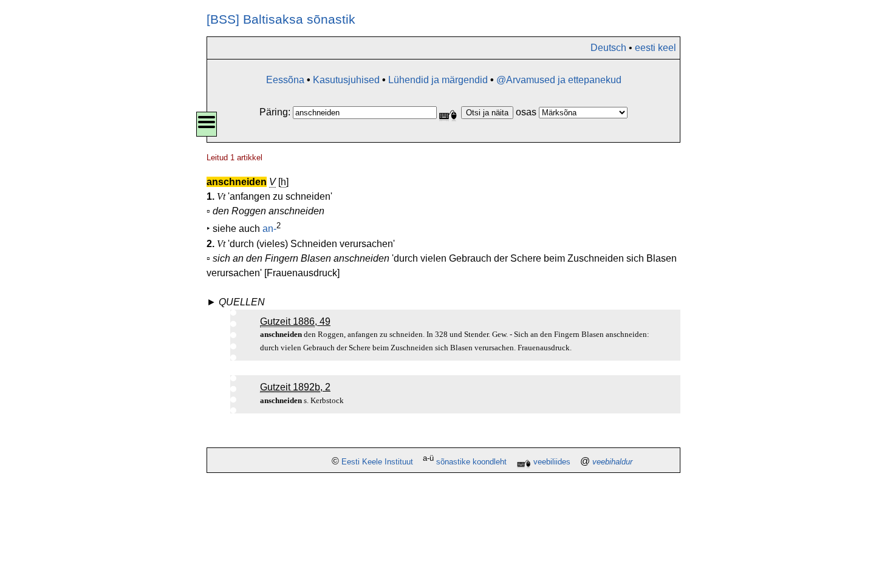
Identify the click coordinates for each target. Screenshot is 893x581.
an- (269, 229)
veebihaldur (612, 461)
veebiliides (551, 461)
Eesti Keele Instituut (377, 461)
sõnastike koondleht (471, 461)
